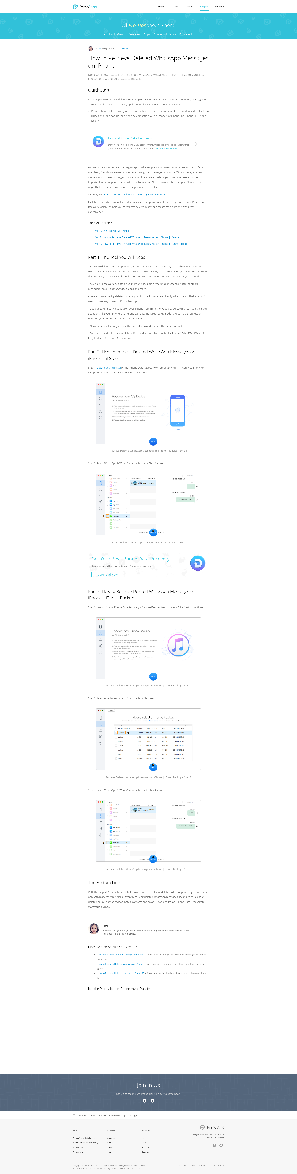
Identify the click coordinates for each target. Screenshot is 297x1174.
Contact (110, 1142)
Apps (147, 34)
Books (172, 34)
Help (144, 1138)
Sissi (99, 48)
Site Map (220, 1165)
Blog (109, 1152)
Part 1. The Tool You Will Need (111, 230)
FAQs (144, 1142)
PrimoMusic (78, 1152)
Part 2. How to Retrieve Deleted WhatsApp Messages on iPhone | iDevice (136, 237)
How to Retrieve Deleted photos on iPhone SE (120, 973)
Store (175, 6)
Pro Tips (145, 1147)
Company (219, 6)
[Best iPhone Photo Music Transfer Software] (84, 6)
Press (109, 1147)
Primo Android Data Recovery (85, 1142)
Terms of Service (205, 1165)
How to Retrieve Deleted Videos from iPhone (120, 963)
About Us (111, 1138)
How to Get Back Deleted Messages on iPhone (121, 954)
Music (120, 34)
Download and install (109, 367)
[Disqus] (148, 1034)
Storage (185, 34)
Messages (134, 34)
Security (182, 1165)
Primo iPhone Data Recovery (85, 1138)
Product (190, 6)
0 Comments (122, 48)
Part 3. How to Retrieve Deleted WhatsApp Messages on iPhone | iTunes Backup (140, 243)
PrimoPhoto (78, 1147)
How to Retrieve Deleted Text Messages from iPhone (134, 194)
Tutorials (145, 1152)
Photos (108, 34)
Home (161, 6)
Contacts (159, 34)
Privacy (192, 1165)
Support (204, 6)
